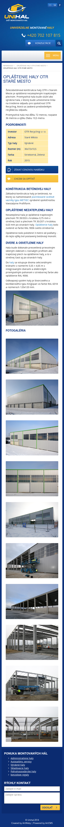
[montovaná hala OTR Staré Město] (32, 356)
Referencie (8, 65)
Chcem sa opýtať (24, 178)
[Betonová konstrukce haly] (32, 642)
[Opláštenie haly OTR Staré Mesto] (32, 308)
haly (11, 262)
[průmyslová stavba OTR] (32, 437)
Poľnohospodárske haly (23, 771)
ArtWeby (26, 823)
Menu (56, 55)
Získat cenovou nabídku (29, 169)
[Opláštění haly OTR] (32, 601)
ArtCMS (49, 823)
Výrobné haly (18, 764)
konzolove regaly (20, 774)
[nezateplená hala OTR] (32, 397)
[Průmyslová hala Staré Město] (32, 724)
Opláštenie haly (44, 224)
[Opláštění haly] (32, 560)
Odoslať (47, 807)
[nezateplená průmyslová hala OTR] (32, 519)
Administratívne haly (22, 758)
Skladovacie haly (20, 768)
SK (55, 5)
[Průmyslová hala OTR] (32, 683)
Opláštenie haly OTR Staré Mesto (31, 65)
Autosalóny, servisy (21, 761)
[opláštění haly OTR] (32, 478)
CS (50, 5)
